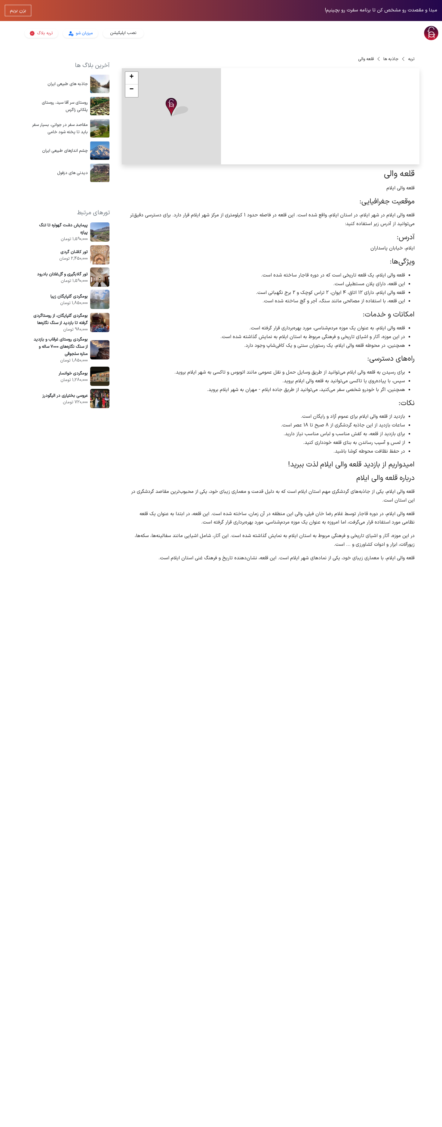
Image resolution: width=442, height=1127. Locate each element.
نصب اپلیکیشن (123, 33)
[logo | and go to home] (368, 33)
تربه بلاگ (44, 33)
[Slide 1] (358, 156)
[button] (177, 107)
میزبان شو (84, 33)
